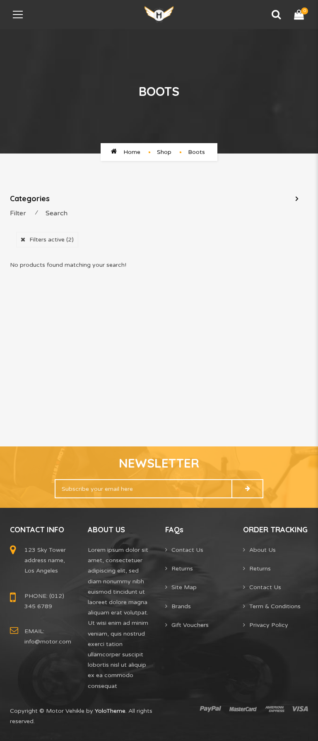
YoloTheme (110, 710)
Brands (181, 606)
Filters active (51, 239)
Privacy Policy (268, 625)
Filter (18, 213)
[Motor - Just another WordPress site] (159, 14)
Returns (182, 568)
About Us (262, 549)
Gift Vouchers (190, 625)
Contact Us (187, 549)
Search (56, 213)
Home (131, 152)
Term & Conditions (275, 606)
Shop (164, 152)
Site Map (184, 587)
